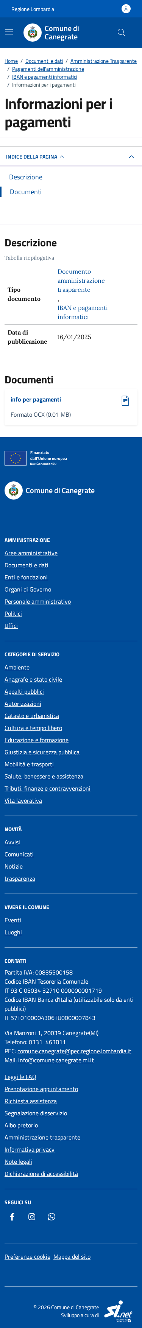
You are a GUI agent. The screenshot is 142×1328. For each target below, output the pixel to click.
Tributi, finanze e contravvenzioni (48, 788)
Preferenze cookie (27, 1256)
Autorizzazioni (23, 703)
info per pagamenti (38, 399)
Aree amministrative (31, 552)
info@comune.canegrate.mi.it (56, 1060)
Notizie (14, 866)
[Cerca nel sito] (121, 32)
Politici (13, 613)
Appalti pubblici (24, 691)
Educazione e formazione (37, 739)
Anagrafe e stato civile (33, 679)
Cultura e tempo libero (33, 727)
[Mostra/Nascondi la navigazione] (9, 31)
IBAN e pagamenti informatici (83, 312)
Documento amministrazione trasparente (81, 280)
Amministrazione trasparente (42, 1137)
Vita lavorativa (23, 800)
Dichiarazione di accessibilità (41, 1173)
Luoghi (13, 932)
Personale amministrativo (38, 601)
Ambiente (17, 667)
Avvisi (12, 842)
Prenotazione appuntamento (41, 1088)
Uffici (11, 625)
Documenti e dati (26, 565)
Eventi (13, 920)
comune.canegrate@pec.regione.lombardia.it (74, 1051)
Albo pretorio (21, 1125)
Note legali (18, 1161)
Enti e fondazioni (26, 577)
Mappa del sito (72, 1256)
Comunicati (19, 854)
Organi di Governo (28, 589)
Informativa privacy (30, 1149)
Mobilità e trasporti (29, 764)
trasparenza (20, 878)
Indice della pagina (31, 156)
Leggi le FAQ (20, 1076)
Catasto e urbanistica (32, 715)
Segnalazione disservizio (36, 1113)
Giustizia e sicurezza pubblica (42, 752)
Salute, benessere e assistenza (44, 776)
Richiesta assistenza (31, 1100)
